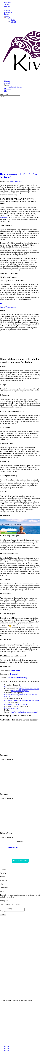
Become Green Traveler (8, 532)
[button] (11, 524)
